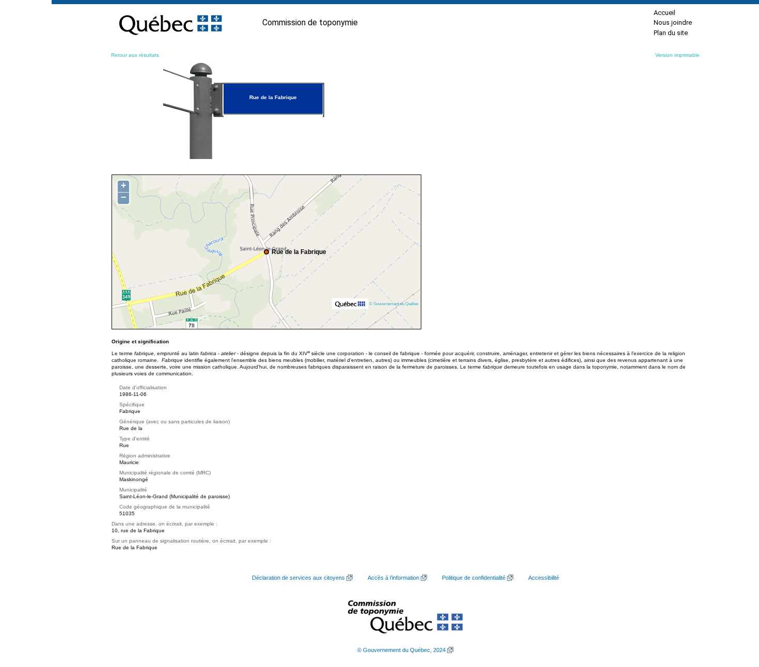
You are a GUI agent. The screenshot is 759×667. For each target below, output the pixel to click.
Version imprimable (677, 55)
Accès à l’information (393, 578)
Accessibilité (543, 578)
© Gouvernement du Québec (394, 303)
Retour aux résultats (135, 55)
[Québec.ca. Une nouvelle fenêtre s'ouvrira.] (170, 22)
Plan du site (671, 33)
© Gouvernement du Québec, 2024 (401, 650)
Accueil (664, 13)
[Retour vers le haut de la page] (733, 610)
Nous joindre (673, 22)
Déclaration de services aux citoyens (298, 578)
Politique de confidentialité (473, 578)
